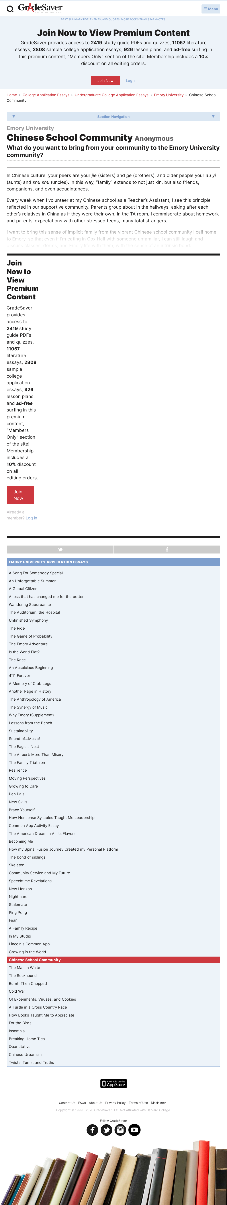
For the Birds (20, 1023)
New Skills (18, 802)
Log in (131, 80)
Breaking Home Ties (27, 1039)
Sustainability (21, 731)
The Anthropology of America (35, 699)
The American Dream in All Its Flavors (42, 833)
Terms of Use (138, 1103)
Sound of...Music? (25, 738)
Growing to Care (23, 786)
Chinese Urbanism (25, 1054)
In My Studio (20, 936)
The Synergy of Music (28, 707)
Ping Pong (18, 912)
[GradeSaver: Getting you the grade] (40, 8)
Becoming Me (21, 841)
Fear (13, 920)
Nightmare (18, 896)
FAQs (82, 1103)
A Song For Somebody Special (36, 573)
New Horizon (20, 889)
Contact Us (67, 1103)
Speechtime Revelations (30, 881)
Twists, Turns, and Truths (31, 1062)
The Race (17, 660)
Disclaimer (158, 1103)
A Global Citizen (23, 588)
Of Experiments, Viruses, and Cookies (42, 999)
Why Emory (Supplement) (31, 715)
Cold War (17, 991)
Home (12, 95)
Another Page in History (30, 691)
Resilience (18, 770)
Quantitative (20, 1046)
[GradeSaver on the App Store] (113, 1083)
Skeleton (16, 865)
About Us (95, 1103)
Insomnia (17, 1031)
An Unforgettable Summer (32, 581)
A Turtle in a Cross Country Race (38, 1007)
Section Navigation (113, 116)
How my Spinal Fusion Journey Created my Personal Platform (63, 849)
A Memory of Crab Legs (30, 683)
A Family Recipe (23, 928)
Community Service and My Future (39, 873)
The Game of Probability (30, 636)
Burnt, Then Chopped (28, 983)
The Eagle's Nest (24, 746)
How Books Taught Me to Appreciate (41, 1015)
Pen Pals (16, 794)
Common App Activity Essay (34, 825)
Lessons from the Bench (30, 723)
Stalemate (18, 904)
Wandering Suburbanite (30, 604)
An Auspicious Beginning (31, 667)
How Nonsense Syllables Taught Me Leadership (51, 817)
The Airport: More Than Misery (36, 754)
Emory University (169, 95)
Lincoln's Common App (29, 944)
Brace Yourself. (22, 810)
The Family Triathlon (27, 762)
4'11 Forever (19, 675)
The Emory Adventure (28, 644)
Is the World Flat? (24, 652)
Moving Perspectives (27, 778)
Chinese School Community (35, 960)
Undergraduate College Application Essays (112, 95)
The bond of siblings (27, 857)
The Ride (17, 628)
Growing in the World (27, 952)
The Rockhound (23, 975)
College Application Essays (46, 95)
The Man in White (24, 967)
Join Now (106, 80)
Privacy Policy (115, 1103)
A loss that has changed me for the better (46, 596)
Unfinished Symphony (28, 620)
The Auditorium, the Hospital (34, 612)
